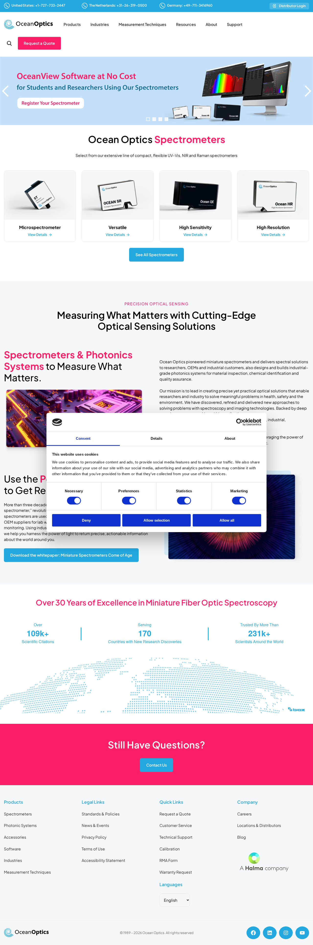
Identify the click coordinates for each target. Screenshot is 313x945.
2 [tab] (154, 119)
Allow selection (157, 520)
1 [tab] (148, 119)
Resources (186, 24)
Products (72, 24)
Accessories (15, 837)
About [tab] (229, 438)
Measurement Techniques (142, 24)
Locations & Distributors (259, 825)
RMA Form (168, 860)
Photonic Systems (20, 825)
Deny (86, 520)
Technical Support (175, 837)
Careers (244, 814)
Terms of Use (93, 848)
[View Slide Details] (156, 91)
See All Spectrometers (156, 254)
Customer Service (175, 825)
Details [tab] (157, 438)
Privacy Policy (94, 837)
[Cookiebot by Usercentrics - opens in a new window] (239, 422)
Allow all (227, 520)
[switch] (129, 501)
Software (12, 848)
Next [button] (307, 91)
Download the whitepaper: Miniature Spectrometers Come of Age (71, 555)
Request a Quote (39, 43)
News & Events (95, 825)
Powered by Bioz (68, 722)
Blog (241, 837)
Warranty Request (175, 872)
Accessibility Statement (103, 860)
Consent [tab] (83, 438)
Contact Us (156, 765)
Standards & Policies (101, 814)
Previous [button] (6, 91)
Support (234, 24)
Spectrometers (18, 814)
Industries (99, 24)
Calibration (169, 848)
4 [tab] (166, 119)
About (211, 24)
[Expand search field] (9, 43)
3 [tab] (160, 119)
